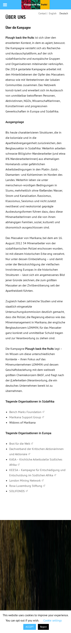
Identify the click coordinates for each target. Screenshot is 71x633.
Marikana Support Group (25, 417)
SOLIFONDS (17, 491)
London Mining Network (25, 480)
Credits (31, 507)
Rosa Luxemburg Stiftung (25, 486)
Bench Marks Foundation (25, 412)
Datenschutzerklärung (23, 512)
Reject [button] (43, 626)
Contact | (42, 13)
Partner (47, 507)
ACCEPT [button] (30, 626)
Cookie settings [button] (52, 620)
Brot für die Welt (19, 443)
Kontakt (14, 507)
